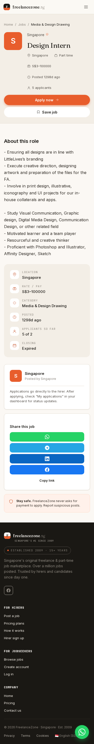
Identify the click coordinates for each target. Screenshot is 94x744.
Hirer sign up (14, 638)
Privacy (9, 736)
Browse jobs (13, 659)
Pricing (9, 703)
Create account (16, 667)
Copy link (46, 480)
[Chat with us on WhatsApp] (82, 732)
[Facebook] (8, 590)
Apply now (44, 100)
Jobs (22, 24)
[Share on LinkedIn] (47, 458)
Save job (49, 112)
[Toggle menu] (85, 6)
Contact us (12, 710)
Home (8, 24)
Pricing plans (14, 623)
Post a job (12, 616)
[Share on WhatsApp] (47, 437)
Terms (25, 736)
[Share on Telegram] (47, 448)
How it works (14, 630)
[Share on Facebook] (47, 469)
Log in (9, 674)
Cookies (42, 736)
